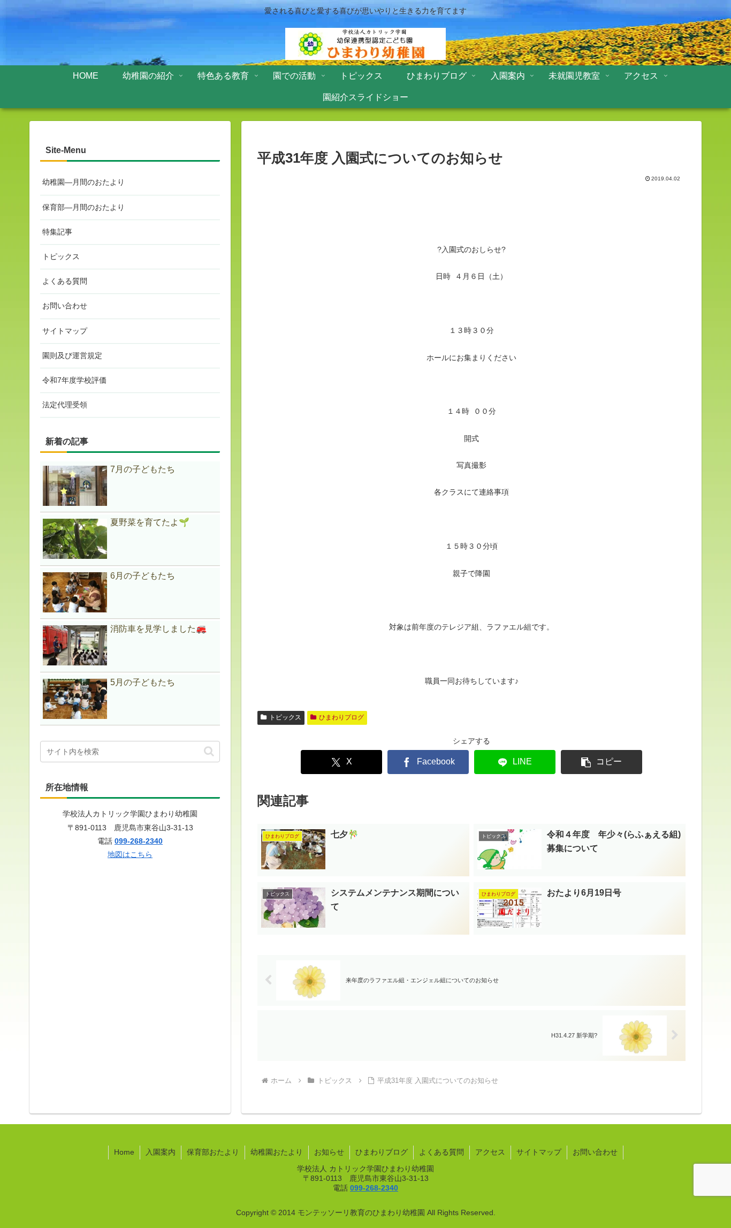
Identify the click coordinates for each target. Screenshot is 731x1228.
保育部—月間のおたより (83, 207)
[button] (601, 762)
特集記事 (57, 232)
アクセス (490, 1152)
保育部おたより (213, 1152)
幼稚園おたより (276, 1152)
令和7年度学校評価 (74, 380)
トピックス (285, 717)
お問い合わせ (64, 305)
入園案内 (161, 1152)
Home (124, 1152)
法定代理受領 (64, 404)
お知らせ (329, 1152)
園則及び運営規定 (72, 355)
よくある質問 (64, 281)
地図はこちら (130, 854)
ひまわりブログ (341, 717)
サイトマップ (64, 331)
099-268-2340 (139, 841)
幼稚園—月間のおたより (83, 182)
